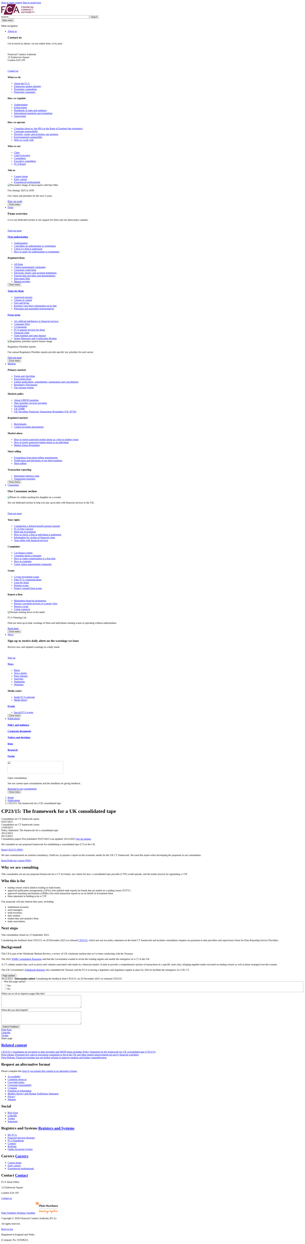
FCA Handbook (16, 1140)
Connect (12, 1143)
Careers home (21, 176)
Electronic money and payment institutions (35, 272)
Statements (19, 681)
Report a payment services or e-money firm (35, 603)
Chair (17, 152)
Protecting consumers (24, 92)
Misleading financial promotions (30, 600)
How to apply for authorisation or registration (36, 251)
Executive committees (25, 161)
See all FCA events (23, 712)
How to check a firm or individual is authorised (37, 534)
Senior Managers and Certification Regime (35, 338)
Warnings (19, 684)
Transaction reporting (24, 478)
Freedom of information (19, 1090)
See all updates (83, 839)
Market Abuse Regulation (27, 445)
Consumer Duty (22, 324)
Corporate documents (19, 731)
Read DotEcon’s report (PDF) (16, 860)
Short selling (20, 463)
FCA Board (20, 164)
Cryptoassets (20, 327)
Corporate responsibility (26, 131)
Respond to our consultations (22, 788)
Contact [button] (21, 1175)
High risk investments (25, 531)
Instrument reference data (26, 476)
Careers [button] (21, 1156)
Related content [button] (14, 1045)
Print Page (6, 1029)
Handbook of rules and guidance (30, 110)
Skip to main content (11, 2)
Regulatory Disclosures (25, 384)
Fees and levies (21, 303)
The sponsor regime (24, 387)
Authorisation (21, 104)
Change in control (23, 300)
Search (5, 16)
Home (11, 797)
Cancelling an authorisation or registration (35, 246)
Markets (12, 363)
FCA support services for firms (29, 329)
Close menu (14, 204)
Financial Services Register (21, 1137)
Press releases (21, 676)
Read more (13, 628)
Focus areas (14, 315)
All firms (18, 264)
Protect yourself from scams (28, 588)
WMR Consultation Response (27, 959)
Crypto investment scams (26, 576)
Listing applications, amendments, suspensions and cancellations (46, 382)
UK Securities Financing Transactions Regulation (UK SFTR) (45, 411)
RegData (12, 1146)
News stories (20, 673)
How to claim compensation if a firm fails (34, 558)
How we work (15, 201)
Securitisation (20, 406)
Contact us (13, 71)
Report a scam (21, 606)
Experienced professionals (27, 182)
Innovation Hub (22, 278)
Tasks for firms (16, 291)
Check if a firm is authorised (28, 248)
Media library (20, 700)
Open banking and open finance (30, 335)
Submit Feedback (11, 1027)
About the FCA (22, 83)
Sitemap (12, 1099)
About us (12, 31)
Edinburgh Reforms (35, 970)
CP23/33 (82, 940)
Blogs (17, 670)
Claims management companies (30, 267)
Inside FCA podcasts (24, 697)
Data (10, 743)
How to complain (22, 561)
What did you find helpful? (14, 1010)
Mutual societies (22, 281)
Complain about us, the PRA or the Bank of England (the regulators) (48, 128)
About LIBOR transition (26, 400)
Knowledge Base (22, 379)
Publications (14, 718)
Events (11, 706)
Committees (20, 158)
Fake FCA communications (27, 579)
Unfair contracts (22, 609)
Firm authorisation (18, 237)
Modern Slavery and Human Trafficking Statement (33, 1093)
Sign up (11, 657)
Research (13, 750)
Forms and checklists (24, 376)
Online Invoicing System (20, 1149)
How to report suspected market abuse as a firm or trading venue (46, 439)
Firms (10, 207)
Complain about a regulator (27, 555)
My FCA (12, 1135)
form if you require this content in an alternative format (49, 1071)
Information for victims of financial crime (34, 537)
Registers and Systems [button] (56, 1128)
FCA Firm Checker (23, 529)
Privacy (11, 1096)
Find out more (15, 230)
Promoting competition (25, 89)
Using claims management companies (33, 564)
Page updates (9, 975)
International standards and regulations (33, 113)
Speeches (18, 678)
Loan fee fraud (21, 582)
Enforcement (20, 107)
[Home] (18, 13)
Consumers (13, 485)
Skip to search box (32, 2)
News (11, 634)
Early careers (20, 179)
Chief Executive (22, 155)
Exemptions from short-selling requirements (36, 457)
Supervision (20, 116)
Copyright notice (16, 1082)
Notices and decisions (19, 737)
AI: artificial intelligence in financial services (36, 321)
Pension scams (21, 585)
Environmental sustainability (28, 137)
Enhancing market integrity (27, 86)
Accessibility (14, 1076)
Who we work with (24, 140)
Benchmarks (20, 424)
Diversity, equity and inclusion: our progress (36, 134)
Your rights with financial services (31, 540)
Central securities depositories (29, 427)
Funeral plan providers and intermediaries (34, 275)
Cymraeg (12, 1088)
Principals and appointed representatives (34, 308)
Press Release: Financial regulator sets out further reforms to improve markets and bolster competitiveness (54, 1057)
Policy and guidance (18, 725)
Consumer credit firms (25, 270)
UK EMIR (19, 408)
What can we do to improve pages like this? (23, 993)
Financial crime (21, 332)
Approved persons (23, 297)
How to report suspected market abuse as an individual (41, 442)
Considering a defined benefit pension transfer (37, 526)
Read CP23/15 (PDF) (12, 849)
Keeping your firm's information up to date (35, 305)
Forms (11, 756)
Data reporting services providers (30, 403)
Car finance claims (23, 552)
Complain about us (17, 1079)
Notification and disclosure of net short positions (38, 460)
